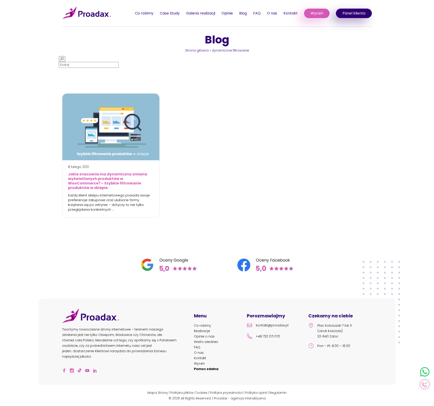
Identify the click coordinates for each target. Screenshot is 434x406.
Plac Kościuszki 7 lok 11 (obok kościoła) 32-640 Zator (334, 331)
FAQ (257, 13)
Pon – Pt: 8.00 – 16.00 (333, 346)
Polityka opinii (256, 392)
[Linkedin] (96, 371)
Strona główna (197, 50)
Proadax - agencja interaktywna (240, 398)
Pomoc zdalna (206, 369)
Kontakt (290, 13)
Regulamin (278, 392)
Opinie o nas (204, 336)
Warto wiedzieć (206, 342)
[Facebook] (65, 371)
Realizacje (202, 331)
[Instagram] (73, 371)
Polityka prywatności (226, 392)
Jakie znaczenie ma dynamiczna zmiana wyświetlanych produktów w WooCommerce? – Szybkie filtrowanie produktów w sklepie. (107, 181)
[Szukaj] (62, 59)
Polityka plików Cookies (189, 392)
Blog (243, 13)
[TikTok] (81, 371)
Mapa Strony (157, 392)
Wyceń (317, 13)
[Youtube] (88, 371)
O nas (272, 13)
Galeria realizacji (200, 13)
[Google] (169, 271)
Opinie (227, 13)
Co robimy (144, 13)
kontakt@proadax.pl (272, 325)
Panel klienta (353, 13)
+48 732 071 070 (268, 336)
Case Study (170, 13)
